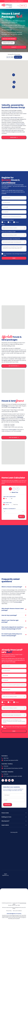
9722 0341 (6, 766)
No (9, 222)
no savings (5, 406)
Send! (14, 258)
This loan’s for (7, 502)
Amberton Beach (20, 124)
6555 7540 (6, 758)
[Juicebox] (18, 878)
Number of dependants (9, 508)
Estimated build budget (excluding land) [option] (12, 242)
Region (3, 224)
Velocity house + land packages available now (13, 1)
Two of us (15, 504)
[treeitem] (14, 594)
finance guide (12, 429)
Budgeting (13, 407)
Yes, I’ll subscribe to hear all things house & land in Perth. (15, 254)
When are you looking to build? (9, 231)
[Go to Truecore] (14, 839)
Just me (7, 504)
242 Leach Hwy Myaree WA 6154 (11, 760)
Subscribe (7, 804)
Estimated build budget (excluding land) (11, 238)
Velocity (14, 112)
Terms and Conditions (17, 910)
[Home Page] (11, 748)
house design (12, 282)
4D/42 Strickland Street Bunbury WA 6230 (13, 768)
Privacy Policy (9, 910)
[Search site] (18, 5)
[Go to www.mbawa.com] (14, 862)
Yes (3, 222)
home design (18, 602)
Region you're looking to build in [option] (10, 228)
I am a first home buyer (9, 496)
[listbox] (14, 228)
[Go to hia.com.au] (14, 850)
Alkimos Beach (14, 117)
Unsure (16, 222)
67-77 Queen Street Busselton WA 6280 (13, 776)
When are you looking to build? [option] (10, 235)
